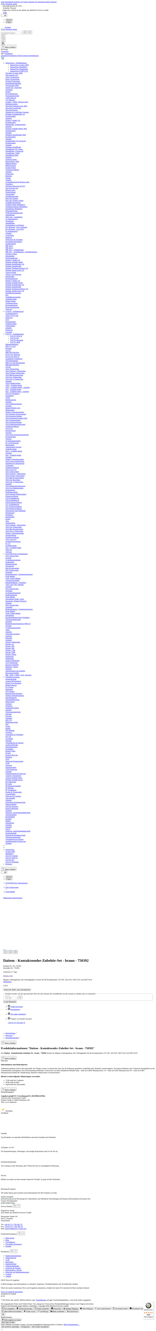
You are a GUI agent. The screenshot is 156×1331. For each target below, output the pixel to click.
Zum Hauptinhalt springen (10, 2)
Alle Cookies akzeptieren (40, 1327)
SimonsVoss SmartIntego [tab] (19, 69)
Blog (7, 1240)
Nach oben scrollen (8, 1322)
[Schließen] (4, 949)
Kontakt (8, 1246)
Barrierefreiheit (10, 1264)
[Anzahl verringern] (7, 997)
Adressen (25, 56)
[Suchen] (24, 32)
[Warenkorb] (2, 59)
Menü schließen (10, 47)
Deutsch (9, 20)
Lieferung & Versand (13, 1268)
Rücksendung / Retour (13, 1270)
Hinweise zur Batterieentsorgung (17, 1272)
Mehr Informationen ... (72, 1325)
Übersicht (4, 56)
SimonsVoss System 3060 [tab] (19, 65)
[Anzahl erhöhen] (20, 997)
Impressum (9, 1262)
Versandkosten (41, 1300)
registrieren (9, 54)
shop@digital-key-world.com (15, 1229)
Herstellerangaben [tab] (12, 1038)
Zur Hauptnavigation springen (46, 2)
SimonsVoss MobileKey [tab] (19, 67)
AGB (7, 1260)
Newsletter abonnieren (13, 1244)
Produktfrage (15, 1009)
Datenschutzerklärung (13, 1256)
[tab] (11, 1033)
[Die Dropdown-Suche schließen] (30, 32)
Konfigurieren (25, 1327)
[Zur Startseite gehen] (9, 4)
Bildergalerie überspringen (12, 898)
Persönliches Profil (15, 56)
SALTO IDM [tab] (15, 342)
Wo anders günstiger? (18, 1014)
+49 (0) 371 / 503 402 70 (13, 1224)
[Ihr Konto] (3, 43)
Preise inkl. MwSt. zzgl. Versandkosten (17, 990)
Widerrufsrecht (10, 1258)
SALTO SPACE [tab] (16, 336)
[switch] (8, 1308)
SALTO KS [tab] (14, 338)
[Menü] (3, 36)
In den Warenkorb (10, 1002)
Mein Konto (9, 1238)
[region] (78, 927)
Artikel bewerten (17, 1007)
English (8, 22)
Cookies (8, 1274)
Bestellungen (34, 56)
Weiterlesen (7, 982)
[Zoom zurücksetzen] (10, 952)
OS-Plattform (10, 1242)
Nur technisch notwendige (10, 1327)
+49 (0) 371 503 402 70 (16, 1023)
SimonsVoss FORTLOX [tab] (19, 71)
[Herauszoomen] (5, 952)
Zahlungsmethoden (12, 1266)
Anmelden (4, 51)
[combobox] (11, 33)
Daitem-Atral (8, 976)
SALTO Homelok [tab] (16, 340)
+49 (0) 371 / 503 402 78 (14, 1227)
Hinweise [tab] (9, 1035)
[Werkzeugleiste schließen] (3, 1314)
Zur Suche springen (27, 2)
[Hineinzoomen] (15, 952)
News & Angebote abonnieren (12, 1292)
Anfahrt (8, 1276)
